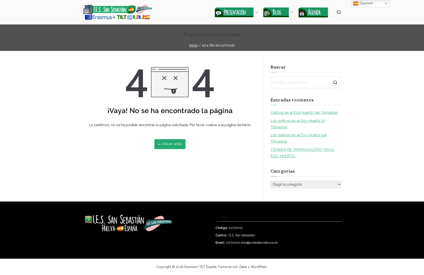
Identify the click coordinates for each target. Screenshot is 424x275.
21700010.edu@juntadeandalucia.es (252, 242)
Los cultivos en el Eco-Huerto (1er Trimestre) (299, 138)
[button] (256, 12)
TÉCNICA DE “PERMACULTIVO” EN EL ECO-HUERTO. (303, 153)
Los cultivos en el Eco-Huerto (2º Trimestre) (298, 124)
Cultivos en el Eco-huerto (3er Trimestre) (304, 112)
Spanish (365, 3)
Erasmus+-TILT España (200, 267)
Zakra (243, 267)
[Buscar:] (306, 82)
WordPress (259, 267)
